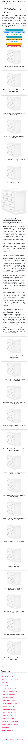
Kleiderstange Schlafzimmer (9, 709)
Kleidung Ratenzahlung (7, 730)
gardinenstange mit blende (14, 34)
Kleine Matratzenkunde (7, 674)
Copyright (14, 741)
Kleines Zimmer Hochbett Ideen (9, 691)
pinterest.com (10, 667)
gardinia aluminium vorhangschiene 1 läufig (14, 32)
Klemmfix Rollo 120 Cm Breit (9, 688)
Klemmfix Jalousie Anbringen (9, 718)
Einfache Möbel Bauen (13, 1)
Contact (12, 739)
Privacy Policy (20, 739)
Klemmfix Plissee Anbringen (9, 700)
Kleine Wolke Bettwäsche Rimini (10, 680)
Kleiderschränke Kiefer (7, 683)
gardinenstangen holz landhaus (14, 44)
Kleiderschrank (5, 727)
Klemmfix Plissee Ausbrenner (9, 677)
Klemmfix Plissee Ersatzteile (9, 686)
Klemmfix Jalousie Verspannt (9, 715)
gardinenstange (14, 41)
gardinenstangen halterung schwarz (14, 30)
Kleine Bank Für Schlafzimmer (9, 703)
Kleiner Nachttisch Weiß (8, 697)
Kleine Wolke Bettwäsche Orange (10, 721)
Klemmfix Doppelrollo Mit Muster (10, 724)
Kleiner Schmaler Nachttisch (9, 712)
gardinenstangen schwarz (14, 46)
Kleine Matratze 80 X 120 (8, 706)
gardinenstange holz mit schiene (14, 39)
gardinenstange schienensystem (14, 37)
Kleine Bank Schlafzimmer (8, 694)
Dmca (6, 739)
